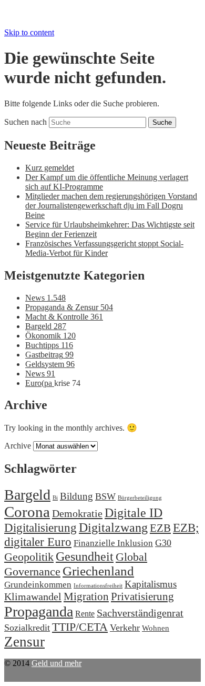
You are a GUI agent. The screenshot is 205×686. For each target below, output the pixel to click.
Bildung (76, 496)
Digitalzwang (113, 527)
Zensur (24, 642)
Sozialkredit (27, 627)
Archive (17, 445)
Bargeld (45, 326)
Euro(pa (39, 383)
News (45, 297)
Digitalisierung (40, 527)
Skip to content (29, 32)
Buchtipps (49, 345)
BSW (105, 496)
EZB (160, 528)
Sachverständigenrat (140, 613)
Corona (27, 511)
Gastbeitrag (49, 354)
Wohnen (155, 627)
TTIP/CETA (80, 626)
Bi (55, 498)
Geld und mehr (56, 663)
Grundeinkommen (37, 585)
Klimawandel (33, 596)
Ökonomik (50, 335)
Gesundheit (85, 556)
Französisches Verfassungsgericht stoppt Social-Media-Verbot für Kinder (104, 248)
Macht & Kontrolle (64, 316)
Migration (86, 596)
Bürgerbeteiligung (140, 498)
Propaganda (38, 611)
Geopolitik (29, 556)
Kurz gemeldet (49, 167)
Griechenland (98, 571)
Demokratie (77, 513)
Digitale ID (133, 513)
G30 (163, 543)
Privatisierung (142, 596)
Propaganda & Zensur (69, 307)
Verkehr (125, 627)
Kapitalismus (151, 584)
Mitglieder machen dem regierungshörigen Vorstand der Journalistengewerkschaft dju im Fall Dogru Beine (111, 206)
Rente (85, 613)
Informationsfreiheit (98, 586)
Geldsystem (50, 364)
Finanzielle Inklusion (113, 543)
